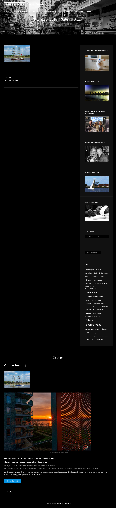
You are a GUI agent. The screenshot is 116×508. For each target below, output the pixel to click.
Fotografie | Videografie (35, 4)
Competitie (94, 276)
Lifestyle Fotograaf (95, 306)
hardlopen (89, 303)
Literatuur (105, 307)
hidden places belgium (99, 303)
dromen (100, 280)
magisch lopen (90, 309)
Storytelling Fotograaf (91, 336)
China (86, 276)
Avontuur (89, 273)
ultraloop (101, 336)
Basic (95, 273)
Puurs (100, 316)
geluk (94, 300)
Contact (89, 11)
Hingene (87, 306)
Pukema (95, 316)
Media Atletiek (68, 11)
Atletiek (98, 269)
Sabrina (89, 320)
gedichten (87, 300)
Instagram (79, 11)
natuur (88, 313)
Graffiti (99, 300)
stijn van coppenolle (95, 332)
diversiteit (89, 280)
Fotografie (91, 292)
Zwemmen (90, 339)
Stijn (87, 333)
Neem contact (12, 481)
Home (6, 11)
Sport (104, 329)
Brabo (101, 273)
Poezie (94, 313)
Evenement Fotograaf (101, 283)
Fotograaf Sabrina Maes (91, 288)
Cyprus (102, 276)
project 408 (88, 316)
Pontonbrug (99, 313)
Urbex (106, 336)
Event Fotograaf (89, 286)
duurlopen (89, 283)
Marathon (100, 309)
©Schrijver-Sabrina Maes (49, 11)
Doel (95, 280)
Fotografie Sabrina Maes (19, 11)
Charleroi (106, 273)
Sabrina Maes (93, 324)
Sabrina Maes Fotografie (92, 329)
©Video (35, 11)
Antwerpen (90, 269)
